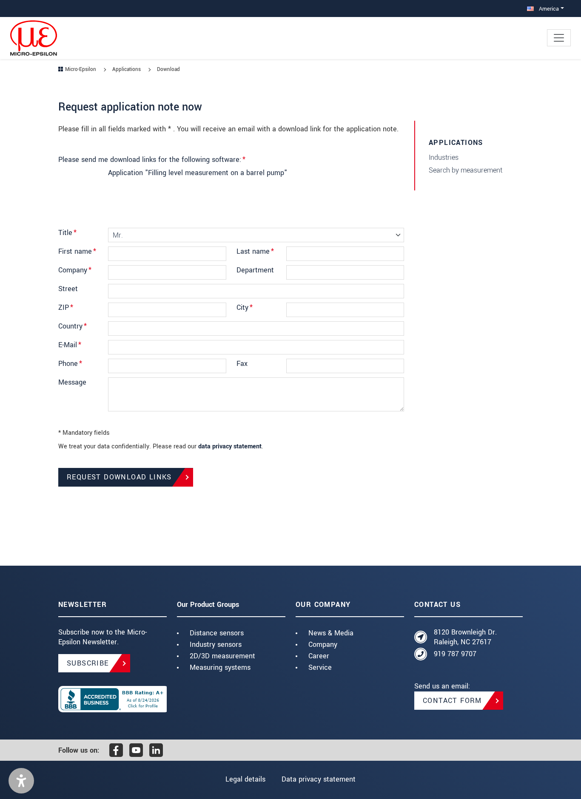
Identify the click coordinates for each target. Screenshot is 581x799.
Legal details (245, 779)
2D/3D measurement (222, 656)
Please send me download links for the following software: (151, 159)
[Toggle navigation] (559, 37)
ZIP (65, 307)
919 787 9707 (455, 654)
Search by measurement (465, 170)
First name (77, 251)
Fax (242, 363)
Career (318, 656)
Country (72, 326)
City (244, 307)
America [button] (548, 9)
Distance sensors (217, 633)
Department (255, 270)
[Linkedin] (156, 750)
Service (320, 667)
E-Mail (69, 345)
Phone (70, 363)
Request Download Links (119, 477)
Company (74, 270)
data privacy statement (230, 446)
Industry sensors (216, 644)
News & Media (330, 633)
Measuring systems (220, 667)
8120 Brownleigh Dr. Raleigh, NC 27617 (465, 637)
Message (72, 382)
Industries (444, 157)
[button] (21, 780)
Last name (255, 251)
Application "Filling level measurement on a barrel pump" (197, 173)
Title (67, 233)
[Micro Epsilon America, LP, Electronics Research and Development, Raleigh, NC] (112, 699)
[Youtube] (136, 750)
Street (68, 289)
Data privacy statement (319, 779)
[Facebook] (116, 750)
